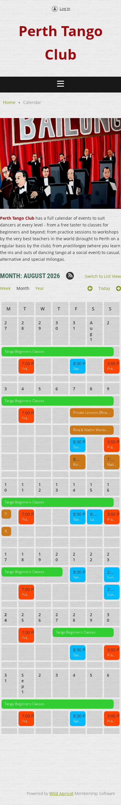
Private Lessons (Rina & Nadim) (91, 412)
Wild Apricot (61, 793)
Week (5, 288)
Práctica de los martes (26, 368)
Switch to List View (103, 276)
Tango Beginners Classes (24, 351)
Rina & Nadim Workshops (91, 429)
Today (104, 288)
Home (9, 102)
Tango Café (77, 368)
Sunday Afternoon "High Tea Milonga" (111, 577)
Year (39, 288)
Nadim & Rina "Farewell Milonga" (111, 464)
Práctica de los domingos (111, 368)
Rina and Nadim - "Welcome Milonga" (77, 464)
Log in (65, 8)
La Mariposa (94, 519)
